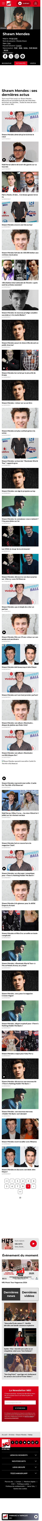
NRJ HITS (18, 1244)
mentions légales (29, 1416)
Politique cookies (23, 1484)
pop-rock (33, 48)
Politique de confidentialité (15, 1486)
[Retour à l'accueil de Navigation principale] (9, 3)
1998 (15, 39)
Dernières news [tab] (11, 1294)
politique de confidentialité (11, 1418)
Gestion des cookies (20, 1489)
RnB (20, 48)
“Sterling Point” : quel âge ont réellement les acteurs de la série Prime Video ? (20, 1375)
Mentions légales (30, 1481)
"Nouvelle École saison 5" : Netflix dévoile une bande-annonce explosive (19, 1324)
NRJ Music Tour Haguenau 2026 (14, 1282)
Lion (9, 43)
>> (20, 1191)
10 (20, 1197)
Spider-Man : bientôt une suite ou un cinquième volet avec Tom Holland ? (18, 1350)
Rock (6, 50)
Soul (26, 48)
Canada (18, 46)
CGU (13, 1484)
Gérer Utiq (31, 1486)
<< (7, 1181)
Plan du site (9, 1481)
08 (12, 39)
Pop (15, 48)
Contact (18, 1481)
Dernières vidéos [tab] (29, 1294)
